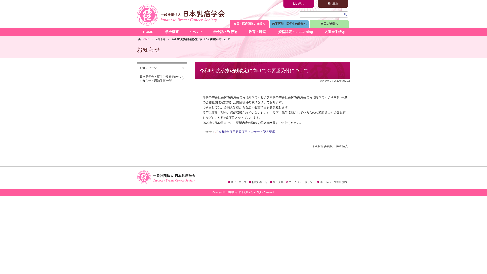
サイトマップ (239, 182)
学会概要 (172, 32)
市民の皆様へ (329, 23)
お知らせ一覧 (148, 67)
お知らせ (160, 39)
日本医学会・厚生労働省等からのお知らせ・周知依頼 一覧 (161, 78)
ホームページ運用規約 (333, 182)
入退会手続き (335, 32)
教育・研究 (257, 32)
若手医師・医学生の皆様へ (289, 23)
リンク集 (278, 182)
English (333, 3)
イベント (196, 32)
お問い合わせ (260, 182)
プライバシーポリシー (301, 182)
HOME (148, 32)
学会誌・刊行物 (225, 32)
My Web (298, 3)
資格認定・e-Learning (295, 32)
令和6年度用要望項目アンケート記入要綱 (247, 131)
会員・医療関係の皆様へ (249, 23)
